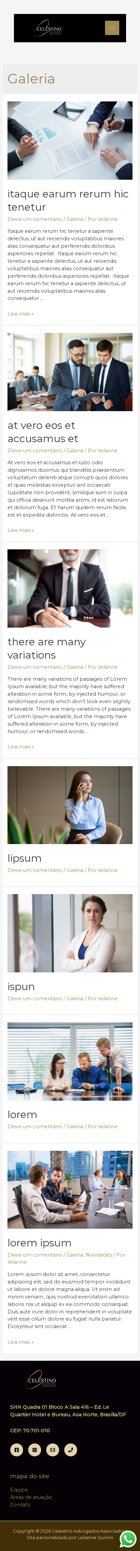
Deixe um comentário (34, 219)
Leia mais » (20, 314)
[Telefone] (70, 1449)
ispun (21, 986)
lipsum (24, 858)
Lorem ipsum (39, 1243)
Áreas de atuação (31, 1497)
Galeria (75, 219)
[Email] (52, 1449)
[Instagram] (34, 1449)
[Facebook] (16, 1449)
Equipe (19, 1490)
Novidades (99, 1255)
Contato (20, 1505)
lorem (22, 1114)
